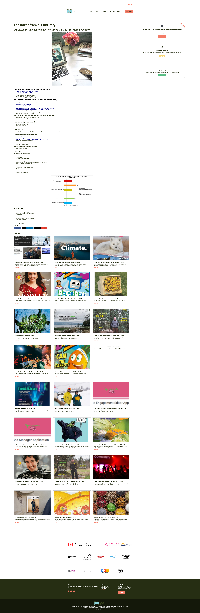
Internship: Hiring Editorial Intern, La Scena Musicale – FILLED (29, 481)
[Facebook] (126, 4)
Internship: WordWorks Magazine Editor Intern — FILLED (106, 517)
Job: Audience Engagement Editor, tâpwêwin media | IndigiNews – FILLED (110, 408)
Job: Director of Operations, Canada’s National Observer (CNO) (29, 262)
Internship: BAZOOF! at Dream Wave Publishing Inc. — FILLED (68, 298)
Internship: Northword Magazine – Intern (24, 335)
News (110, 11)
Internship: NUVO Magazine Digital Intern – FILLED (26, 517)
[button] (17, 228)
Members (118, 11)
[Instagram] (131, 4)
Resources (97, 11)
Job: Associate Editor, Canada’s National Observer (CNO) (67, 262)
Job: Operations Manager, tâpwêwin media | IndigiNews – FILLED (29, 444)
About (91, 11)
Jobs (114, 11)
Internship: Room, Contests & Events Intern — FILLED (106, 298)
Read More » (17, 267)
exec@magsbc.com (104, 589)
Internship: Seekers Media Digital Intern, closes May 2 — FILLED (108, 481)
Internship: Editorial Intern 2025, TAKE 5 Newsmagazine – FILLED (69, 481)
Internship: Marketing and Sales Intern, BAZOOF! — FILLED (68, 371)
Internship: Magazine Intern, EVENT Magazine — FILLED (106, 346)
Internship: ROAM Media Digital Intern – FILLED (65, 517)
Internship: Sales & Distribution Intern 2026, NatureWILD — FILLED (109, 262)
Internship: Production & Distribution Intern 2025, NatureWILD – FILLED (110, 444)
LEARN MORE (162, 36)
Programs (104, 11)
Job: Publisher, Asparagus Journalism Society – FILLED (67, 335)
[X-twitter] (128, 4)
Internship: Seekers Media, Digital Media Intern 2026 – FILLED (29, 371)
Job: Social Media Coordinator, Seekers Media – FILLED (67, 408)
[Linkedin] (129, 4)
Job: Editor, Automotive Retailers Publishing (25, 408)
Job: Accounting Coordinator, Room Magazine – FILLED (67, 444)
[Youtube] (132, 4)
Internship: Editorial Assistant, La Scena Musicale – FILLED (28, 298)
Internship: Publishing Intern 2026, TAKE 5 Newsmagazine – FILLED (109, 335)
